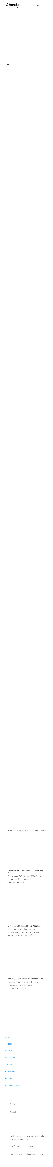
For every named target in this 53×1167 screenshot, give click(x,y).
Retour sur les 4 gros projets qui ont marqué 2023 (25, 872)
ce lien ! (33, 388)
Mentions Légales (12, 1085)
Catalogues (10, 1071)
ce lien (18, 570)
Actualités (9, 1064)
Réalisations (10, 1057)
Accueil (8, 1037)
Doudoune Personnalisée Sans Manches (24, 926)
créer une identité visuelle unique (20, 190)
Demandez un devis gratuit (24, 797)
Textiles (8, 1044)
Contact (8, 1078)
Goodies (8, 1051)
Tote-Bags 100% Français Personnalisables (25, 979)
